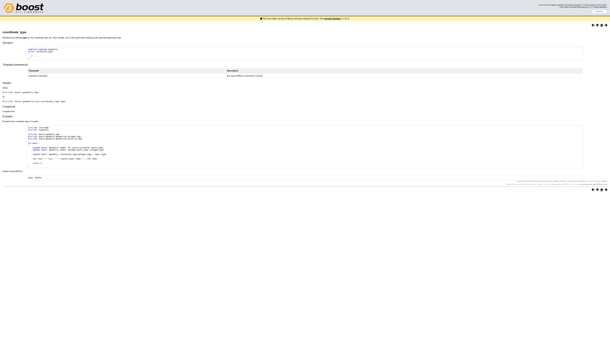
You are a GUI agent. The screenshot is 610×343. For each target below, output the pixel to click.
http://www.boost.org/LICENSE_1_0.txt (594, 184)
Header (7, 83)
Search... (600, 11)
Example (8, 116)
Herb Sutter (564, 7)
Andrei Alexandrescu (581, 7)
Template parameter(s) (15, 64)
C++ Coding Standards (598, 7)
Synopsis (8, 42)
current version (332, 18)
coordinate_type (14, 32)
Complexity (9, 106)
